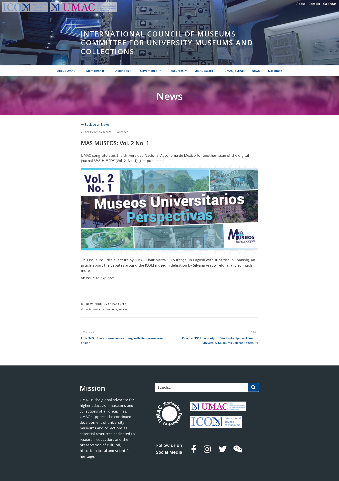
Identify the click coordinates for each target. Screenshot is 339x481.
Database (275, 71)
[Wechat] (238, 449)
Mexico (112, 309)
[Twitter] (222, 449)
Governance (148, 71)
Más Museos (95, 309)
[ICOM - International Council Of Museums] (26, 11)
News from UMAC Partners (106, 303)
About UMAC (66, 71)
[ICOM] (216, 424)
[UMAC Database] (169, 414)
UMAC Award (204, 71)
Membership (95, 71)
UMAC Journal (234, 71)
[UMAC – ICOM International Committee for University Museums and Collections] (83, 11)
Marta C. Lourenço (115, 132)
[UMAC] (218, 408)
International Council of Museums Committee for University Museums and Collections (167, 42)
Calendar (329, 4)
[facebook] (193, 449)
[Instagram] (207, 449)
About (300, 4)
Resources (176, 71)
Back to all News (96, 124)
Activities (122, 71)
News (256, 71)
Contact (314, 4)
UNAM (123, 309)
